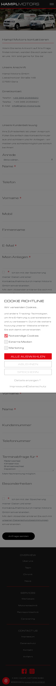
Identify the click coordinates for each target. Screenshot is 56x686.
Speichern (28, 371)
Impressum (18, 386)
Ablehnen (28, 364)
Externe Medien (20, 341)
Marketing (16, 347)
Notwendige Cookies (24, 335)
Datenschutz (36, 386)
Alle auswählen (28, 356)
